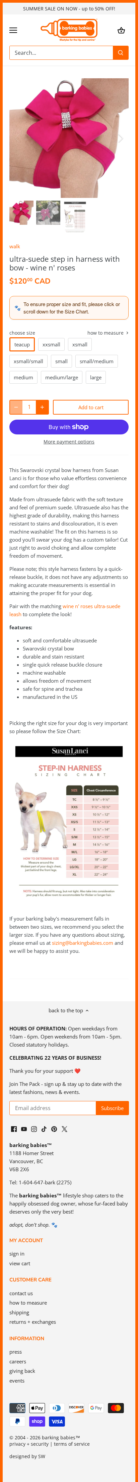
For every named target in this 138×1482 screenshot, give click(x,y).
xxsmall (51, 344)
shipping (19, 1312)
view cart (19, 1263)
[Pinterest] (54, 1128)
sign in (16, 1253)
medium (23, 377)
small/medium (97, 361)
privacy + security (29, 1444)
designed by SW (27, 1456)
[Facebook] (14, 1128)
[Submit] (120, 52)
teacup (22, 344)
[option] (69, 138)
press (15, 1351)
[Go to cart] (121, 30)
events (16, 1380)
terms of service (72, 1444)
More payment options (69, 441)
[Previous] (17, 138)
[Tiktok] (44, 1128)
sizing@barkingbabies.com (82, 942)
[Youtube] (24, 1128)
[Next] (120, 138)
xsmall (79, 344)
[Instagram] (34, 1128)
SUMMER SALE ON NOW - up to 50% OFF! (69, 8)
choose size (22, 333)
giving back (22, 1370)
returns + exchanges (32, 1321)
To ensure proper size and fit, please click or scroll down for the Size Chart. (71, 307)
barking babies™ (61, 1438)
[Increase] (42, 407)
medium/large (61, 377)
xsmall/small (28, 361)
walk (14, 246)
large (95, 377)
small (61, 361)
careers (17, 1361)
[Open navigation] (13, 30)
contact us (21, 1293)
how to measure (106, 333)
